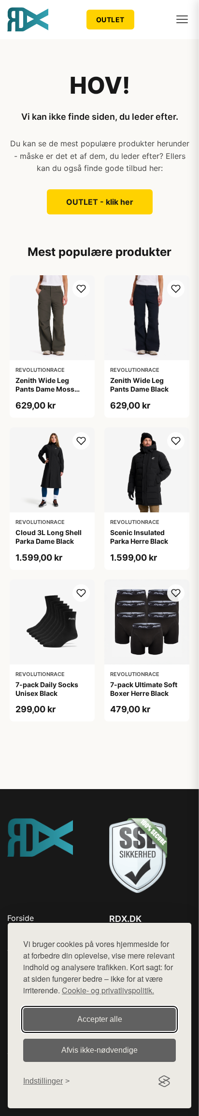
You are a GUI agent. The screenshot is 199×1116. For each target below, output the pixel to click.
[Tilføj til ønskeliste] (81, 288)
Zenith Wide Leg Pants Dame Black (139, 384)
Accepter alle (99, 1019)
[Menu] (182, 19)
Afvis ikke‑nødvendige (99, 1050)
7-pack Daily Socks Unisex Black (46, 688)
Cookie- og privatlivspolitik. (108, 990)
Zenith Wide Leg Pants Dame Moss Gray (44, 389)
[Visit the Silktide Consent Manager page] (164, 1081)
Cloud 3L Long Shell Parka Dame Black (48, 536)
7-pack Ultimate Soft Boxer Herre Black (143, 688)
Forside (20, 918)
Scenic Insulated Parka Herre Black (139, 536)
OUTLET (110, 19)
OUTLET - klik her (99, 202)
